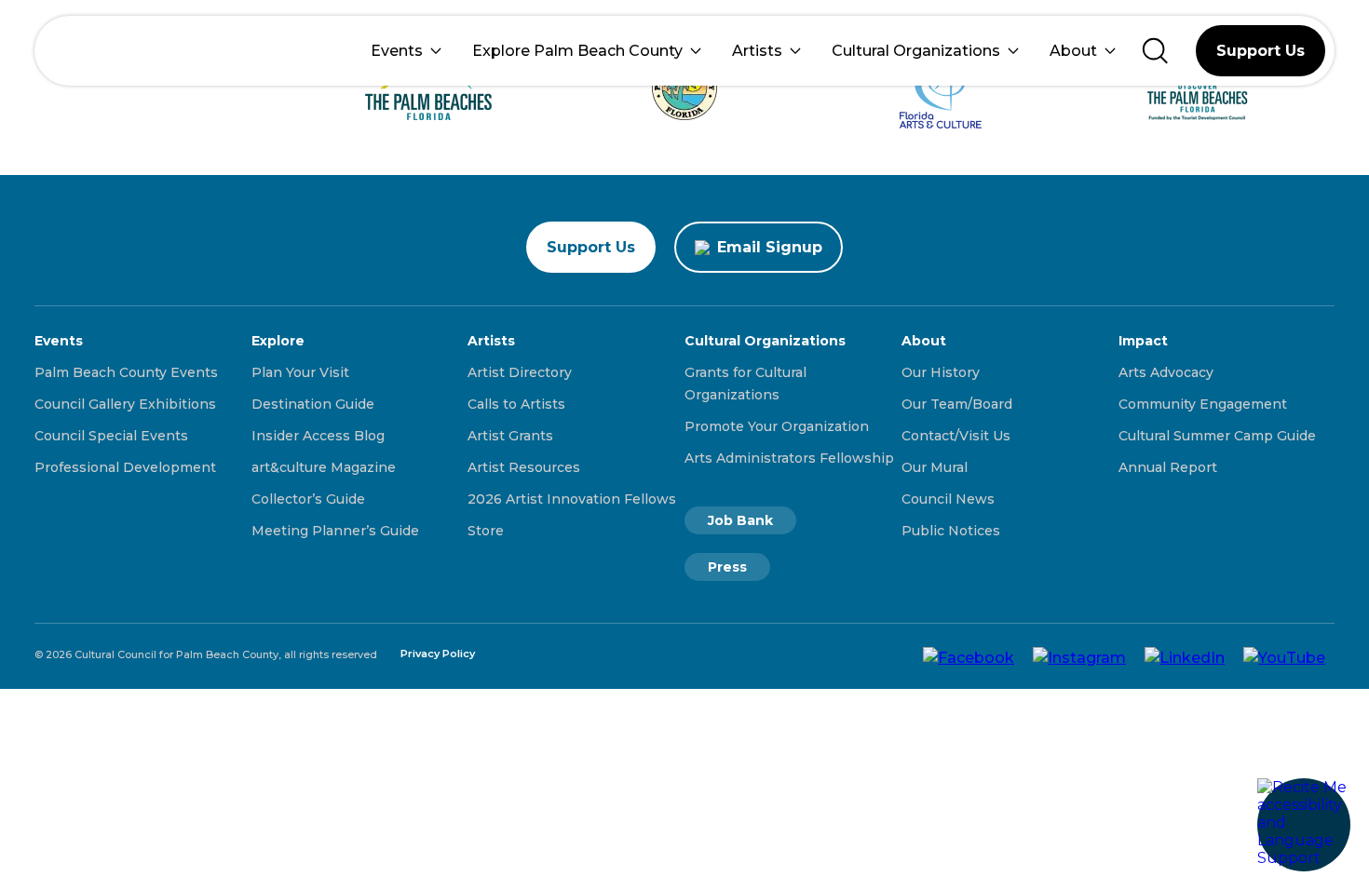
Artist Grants (510, 435)
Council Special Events (111, 435)
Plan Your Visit (300, 372)
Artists (757, 51)
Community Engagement (1202, 404)
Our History (940, 372)
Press (727, 567)
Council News (948, 499)
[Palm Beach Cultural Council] (106, 50)
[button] (1303, 824)
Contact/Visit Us (955, 435)
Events (397, 51)
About (1073, 51)
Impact (1143, 340)
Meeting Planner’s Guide (335, 530)
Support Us (1260, 51)
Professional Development (125, 467)
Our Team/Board (956, 404)
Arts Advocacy (1165, 372)
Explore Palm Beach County (577, 51)
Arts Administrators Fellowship (789, 458)
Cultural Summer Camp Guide (1217, 435)
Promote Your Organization (776, 426)
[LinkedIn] (1185, 656)
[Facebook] (968, 656)
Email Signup (769, 247)
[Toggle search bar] (1155, 51)
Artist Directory (520, 372)
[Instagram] (1079, 656)
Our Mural (934, 467)
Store (486, 530)
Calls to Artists (516, 404)
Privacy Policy (437, 653)
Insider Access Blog (318, 435)
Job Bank (740, 520)
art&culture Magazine (323, 467)
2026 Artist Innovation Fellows (572, 499)
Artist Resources (524, 467)
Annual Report (1167, 467)
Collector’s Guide (308, 499)
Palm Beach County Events (126, 372)
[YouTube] (1284, 656)
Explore (278, 340)
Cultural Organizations (916, 51)
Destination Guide (312, 404)
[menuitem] (406, 50)
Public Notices (950, 530)
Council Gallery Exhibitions (125, 404)
